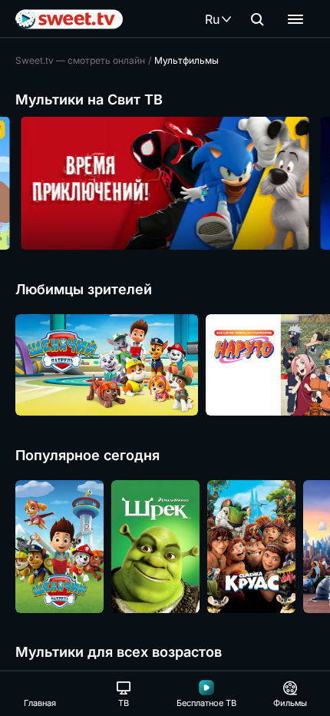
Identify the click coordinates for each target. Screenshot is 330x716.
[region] (165, 183)
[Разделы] (295, 19)
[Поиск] (257, 19)
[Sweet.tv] (69, 19)
